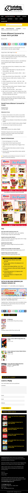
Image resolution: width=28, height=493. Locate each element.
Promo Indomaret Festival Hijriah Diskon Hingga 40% (16, 352)
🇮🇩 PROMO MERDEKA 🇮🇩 (10, 16)
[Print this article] (14, 44)
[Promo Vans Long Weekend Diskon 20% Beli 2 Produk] (5, 436)
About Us (3, 472)
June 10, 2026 (11, 341)
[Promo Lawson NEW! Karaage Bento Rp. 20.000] (4, 343)
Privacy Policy (4, 474)
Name (2, 395)
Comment (3, 385)
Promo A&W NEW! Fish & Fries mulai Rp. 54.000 (16, 441)
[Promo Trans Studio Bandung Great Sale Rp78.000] (5, 448)
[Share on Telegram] (21, 44)
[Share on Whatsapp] (16, 44)
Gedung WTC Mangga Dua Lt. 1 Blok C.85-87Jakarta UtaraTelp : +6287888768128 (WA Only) (9, 486)
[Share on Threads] (25, 44)
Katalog (3, 18)
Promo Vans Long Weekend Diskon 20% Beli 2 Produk (16, 435)
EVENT (16, 18)
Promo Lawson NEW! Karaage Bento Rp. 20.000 (16, 339)
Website (3, 403)
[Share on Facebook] (2, 44)
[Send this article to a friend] (11, 44)
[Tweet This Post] (5, 44)
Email (2, 399)
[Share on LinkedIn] (7, 44)
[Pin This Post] (9, 44)
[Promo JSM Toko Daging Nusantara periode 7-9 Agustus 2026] (4, 368)
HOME (2, 16)
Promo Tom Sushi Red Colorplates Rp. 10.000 (16, 417)
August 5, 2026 (11, 366)
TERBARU (18, 16)
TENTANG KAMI (4, 21)
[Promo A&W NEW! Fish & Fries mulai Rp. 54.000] (5, 442)
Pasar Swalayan (10, 28)
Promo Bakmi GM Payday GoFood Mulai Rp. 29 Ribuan (15, 429)
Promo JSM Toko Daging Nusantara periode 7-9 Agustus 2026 (15, 364)
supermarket (13, 314)
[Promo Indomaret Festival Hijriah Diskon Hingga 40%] (4, 355)
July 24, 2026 (4, 38)
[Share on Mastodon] (18, 44)
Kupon (21, 18)
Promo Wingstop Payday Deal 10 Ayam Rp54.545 (15, 423)
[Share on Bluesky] (23, 44)
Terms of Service (4, 473)
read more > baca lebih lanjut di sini (9, 299)
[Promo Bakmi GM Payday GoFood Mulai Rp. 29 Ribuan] (5, 430)
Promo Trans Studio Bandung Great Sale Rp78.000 (16, 446)
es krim (6, 314)
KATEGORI (24, 16)
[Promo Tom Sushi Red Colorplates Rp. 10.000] (5, 418)
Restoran (10, 18)
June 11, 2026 (11, 353)
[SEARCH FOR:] (14, 24)
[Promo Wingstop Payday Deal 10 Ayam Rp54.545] (5, 424)
